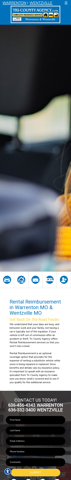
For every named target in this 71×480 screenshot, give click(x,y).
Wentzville (41, 2)
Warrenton (14, 2)
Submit (35, 472)
